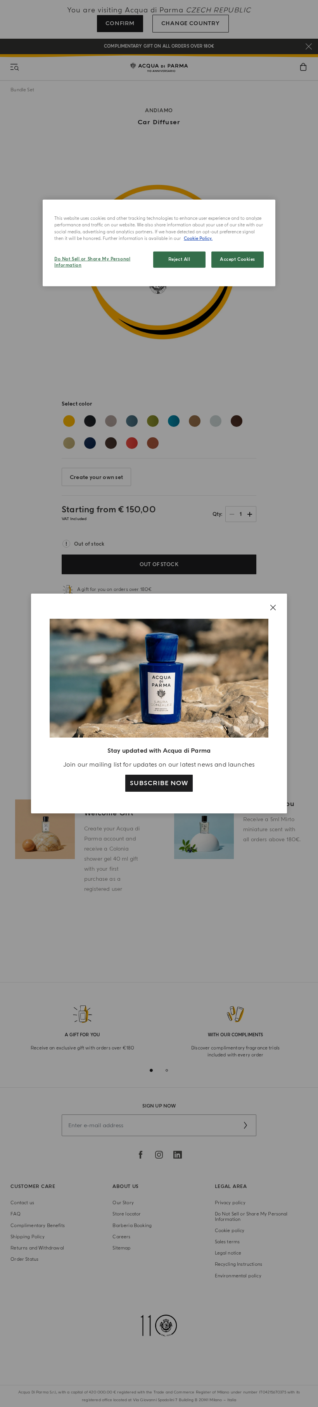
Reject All (179, 259)
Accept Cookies (237, 259)
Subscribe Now (159, 783)
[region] (159, 243)
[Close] (273, 607)
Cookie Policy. (198, 238)
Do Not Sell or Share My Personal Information (92, 262)
